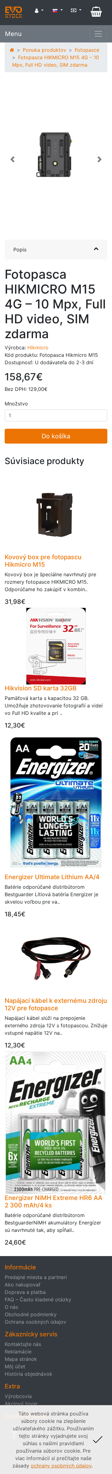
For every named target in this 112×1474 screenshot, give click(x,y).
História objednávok (28, 1374)
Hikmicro (38, 347)
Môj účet (15, 1366)
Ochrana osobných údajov (35, 1322)
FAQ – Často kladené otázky (38, 1299)
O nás (11, 1307)
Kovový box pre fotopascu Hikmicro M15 (43, 560)
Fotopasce (87, 50)
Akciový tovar (21, 1404)
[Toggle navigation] (98, 34)
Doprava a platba (25, 1292)
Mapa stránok (21, 1359)
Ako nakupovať (22, 1284)
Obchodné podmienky (31, 1314)
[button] (12, 162)
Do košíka (56, 436)
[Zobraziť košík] (96, 11)
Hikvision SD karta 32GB (41, 688)
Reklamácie (18, 1351)
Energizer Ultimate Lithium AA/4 (52, 877)
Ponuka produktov (44, 50)
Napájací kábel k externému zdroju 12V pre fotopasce (56, 1004)
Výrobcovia (18, 1396)
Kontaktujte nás (23, 1344)
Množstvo (16, 404)
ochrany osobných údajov (61, 1466)
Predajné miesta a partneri (36, 1277)
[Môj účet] (39, 10)
